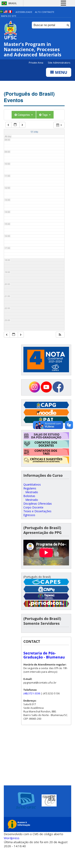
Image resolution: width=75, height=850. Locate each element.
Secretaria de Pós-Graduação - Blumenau (44, 655)
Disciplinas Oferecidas (37, 503)
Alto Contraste (44, 11)
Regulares (29, 488)
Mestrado (31, 492)
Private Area (36, 62)
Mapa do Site (8, 15)
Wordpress (11, 838)
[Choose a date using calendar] (15, 125)
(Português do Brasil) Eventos (29, 97)
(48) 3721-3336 (31, 693)
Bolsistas (29, 496)
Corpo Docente (33, 507)
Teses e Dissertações (37, 511)
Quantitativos (32, 484)
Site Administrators (59, 62)
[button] (60, 334)
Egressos (29, 515)
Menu (60, 72)
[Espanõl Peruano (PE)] (10, 11)
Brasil (12, 3)
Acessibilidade (24, 11)
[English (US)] (5, 11)
